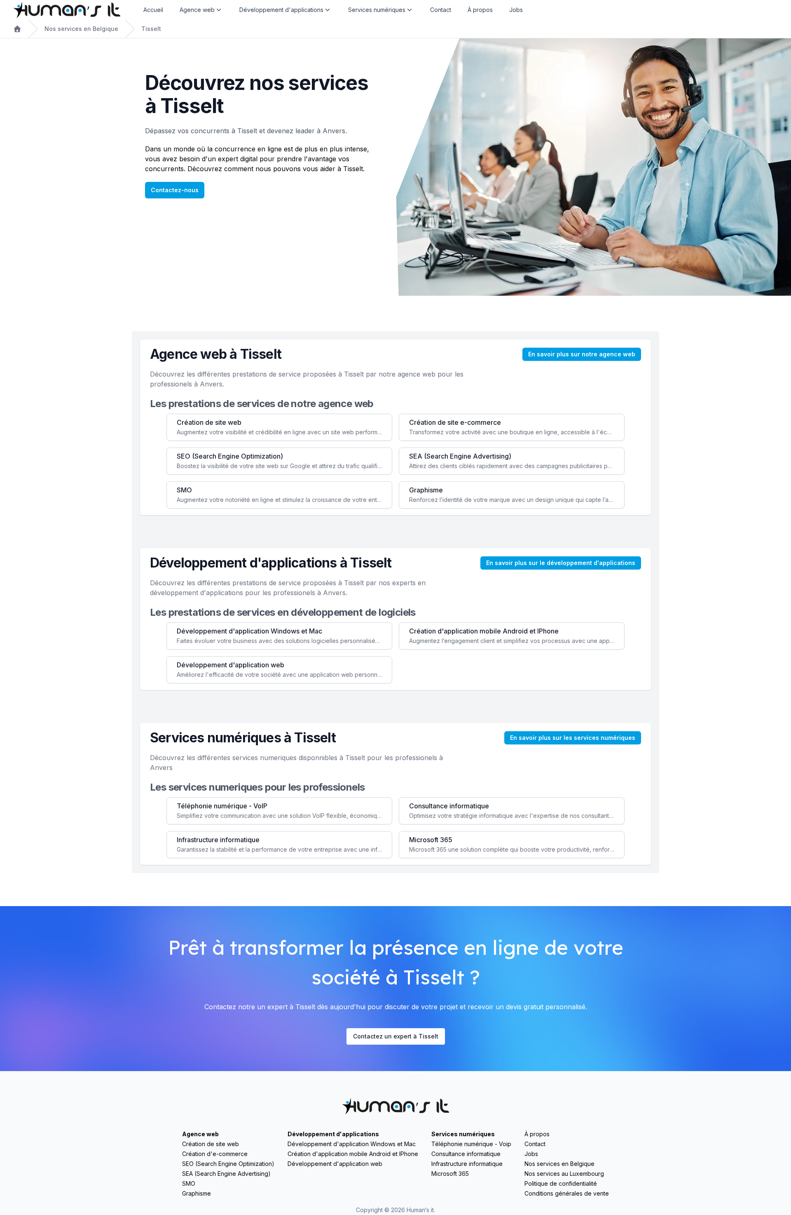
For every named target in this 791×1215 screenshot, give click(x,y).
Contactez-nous (175, 189)
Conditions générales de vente (566, 1193)
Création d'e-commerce (215, 1153)
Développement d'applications (333, 1133)
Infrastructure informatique (467, 1163)
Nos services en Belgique (81, 28)
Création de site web (210, 1143)
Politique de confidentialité (560, 1183)
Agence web (200, 1133)
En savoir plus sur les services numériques (572, 737)
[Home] (66, 10)
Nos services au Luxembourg (564, 1173)
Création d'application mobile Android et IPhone (353, 1153)
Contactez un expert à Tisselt (395, 1036)
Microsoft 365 (450, 1173)
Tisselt (151, 28)
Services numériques (463, 1133)
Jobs (516, 9)
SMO (188, 1183)
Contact (440, 9)
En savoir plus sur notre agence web (581, 354)
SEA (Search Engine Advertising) (226, 1173)
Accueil (153, 9)
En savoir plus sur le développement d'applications (560, 562)
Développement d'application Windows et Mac (352, 1143)
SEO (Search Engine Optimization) (228, 1163)
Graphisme (196, 1193)
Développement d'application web (335, 1163)
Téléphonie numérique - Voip (471, 1143)
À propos (480, 9)
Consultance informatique (466, 1153)
